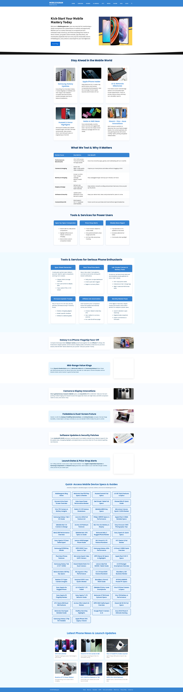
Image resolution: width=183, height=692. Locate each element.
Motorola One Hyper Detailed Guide (61, 612)
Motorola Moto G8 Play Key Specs (61, 573)
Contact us (130, 689)
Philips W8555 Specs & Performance (101, 518)
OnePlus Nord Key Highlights (81, 612)
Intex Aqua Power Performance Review (81, 502)
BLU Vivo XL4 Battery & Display (101, 526)
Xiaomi (115, 3)
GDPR (100, 689)
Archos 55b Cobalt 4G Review (81, 604)
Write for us (116, 689)
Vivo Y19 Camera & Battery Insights (61, 510)
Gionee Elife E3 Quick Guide (122, 502)
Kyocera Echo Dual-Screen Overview (61, 502)
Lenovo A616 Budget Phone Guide (81, 542)
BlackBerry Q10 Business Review (121, 573)
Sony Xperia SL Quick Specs (121, 534)
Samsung (80, 3)
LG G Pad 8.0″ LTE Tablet (81, 588)
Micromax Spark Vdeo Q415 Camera (81, 557)
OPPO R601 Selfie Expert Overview (101, 604)
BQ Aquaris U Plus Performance (81, 573)
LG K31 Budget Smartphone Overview (121, 565)
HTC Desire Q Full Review (121, 542)
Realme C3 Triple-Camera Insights (61, 581)
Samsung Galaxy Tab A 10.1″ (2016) (61, 565)
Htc (103, 3)
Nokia (108, 3)
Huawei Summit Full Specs (101, 495)
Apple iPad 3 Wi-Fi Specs (121, 557)
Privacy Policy (124, 689)
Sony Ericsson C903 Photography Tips (121, 526)
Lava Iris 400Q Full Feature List (81, 518)
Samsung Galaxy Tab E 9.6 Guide (61, 518)
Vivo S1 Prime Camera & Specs (121, 588)
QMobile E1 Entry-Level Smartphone (101, 588)
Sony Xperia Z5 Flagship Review (61, 596)
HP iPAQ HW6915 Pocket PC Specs (121, 581)
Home (73, 3)
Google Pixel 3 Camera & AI (101, 612)
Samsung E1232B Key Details (61, 549)
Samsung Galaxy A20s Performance (101, 549)
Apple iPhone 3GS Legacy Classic (81, 620)
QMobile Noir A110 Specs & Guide (81, 534)
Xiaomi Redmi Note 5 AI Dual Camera (81, 565)
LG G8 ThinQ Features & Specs (121, 495)
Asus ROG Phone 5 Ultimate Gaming (121, 612)
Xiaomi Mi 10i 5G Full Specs (121, 604)
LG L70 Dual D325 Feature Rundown (102, 573)
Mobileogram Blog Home (61, 495)
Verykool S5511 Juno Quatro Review (81, 581)
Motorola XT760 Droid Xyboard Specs (101, 596)
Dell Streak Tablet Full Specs (101, 502)
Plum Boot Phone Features (61, 557)
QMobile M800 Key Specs (101, 510)
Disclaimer (95, 689)
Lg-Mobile (96, 3)
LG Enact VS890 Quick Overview (121, 549)
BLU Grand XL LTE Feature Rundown (102, 542)
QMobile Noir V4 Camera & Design (61, 526)
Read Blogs (55, 44)
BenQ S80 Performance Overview (61, 534)
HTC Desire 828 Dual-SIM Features (61, 604)
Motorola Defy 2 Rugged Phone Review (101, 534)
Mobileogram (56, 2)
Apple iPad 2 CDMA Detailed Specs (121, 518)
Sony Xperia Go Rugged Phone (61, 588)
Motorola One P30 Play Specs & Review (81, 495)
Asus (126, 3)
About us (89, 689)
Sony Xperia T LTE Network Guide (81, 596)
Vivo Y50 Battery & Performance (121, 596)
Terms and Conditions (107, 689)
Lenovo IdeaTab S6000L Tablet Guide (102, 565)
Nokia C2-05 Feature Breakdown (81, 510)
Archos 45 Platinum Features (81, 526)
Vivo (121, 3)
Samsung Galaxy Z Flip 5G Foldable (61, 620)
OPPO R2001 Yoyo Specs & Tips (81, 549)
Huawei (88, 3)
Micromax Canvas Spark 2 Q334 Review (121, 510)
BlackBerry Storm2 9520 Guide (101, 581)
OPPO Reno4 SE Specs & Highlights (101, 557)
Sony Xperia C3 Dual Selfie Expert (61, 542)
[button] (132, 3)
